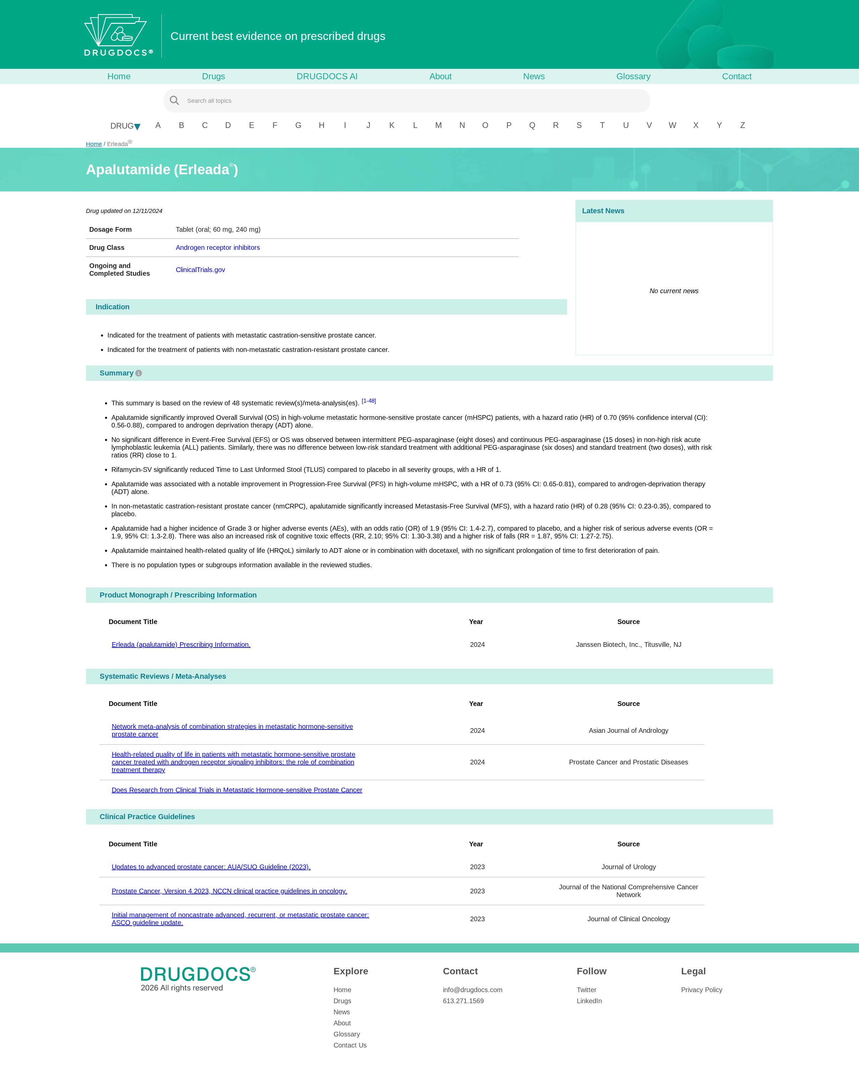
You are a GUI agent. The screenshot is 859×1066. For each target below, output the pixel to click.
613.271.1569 (463, 1001)
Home (119, 76)
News (534, 76)
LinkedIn (589, 1001)
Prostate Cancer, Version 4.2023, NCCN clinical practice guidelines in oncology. (229, 891)
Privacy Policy (701, 989)
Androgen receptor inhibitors (218, 247)
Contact (737, 76)
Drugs (213, 76)
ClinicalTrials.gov (200, 269)
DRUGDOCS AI (327, 76)
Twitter (587, 989)
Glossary (633, 76)
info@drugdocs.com (473, 989)
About (441, 76)
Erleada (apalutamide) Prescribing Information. (181, 644)
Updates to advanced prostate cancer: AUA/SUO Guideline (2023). (211, 867)
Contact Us (350, 1045)
